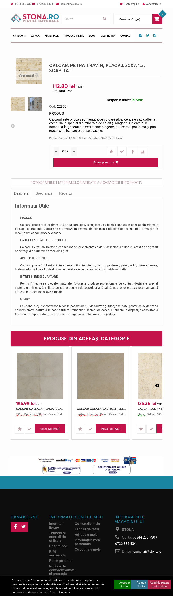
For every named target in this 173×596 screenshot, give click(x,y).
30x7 (104, 138)
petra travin (115, 138)
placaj (53, 138)
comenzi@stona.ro (71, 3)
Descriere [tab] (21, 193)
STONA (128, 529)
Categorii (19, 35)
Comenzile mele (87, 524)
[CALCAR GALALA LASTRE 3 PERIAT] (100, 376)
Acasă (35, 35)
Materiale (52, 35)
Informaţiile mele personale (88, 542)
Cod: (52, 106)
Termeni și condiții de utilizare (57, 536)
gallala (62, 414)
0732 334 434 (45, 3)
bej (44, 414)
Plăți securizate (57, 553)
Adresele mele (86, 534)
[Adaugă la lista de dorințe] (112, 152)
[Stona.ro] (35, 18)
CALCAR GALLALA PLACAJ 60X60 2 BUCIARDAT (41, 409)
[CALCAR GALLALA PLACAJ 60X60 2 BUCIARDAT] (40, 376)
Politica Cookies (59, 592)
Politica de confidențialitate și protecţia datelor (62, 571)
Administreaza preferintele (159, 584)
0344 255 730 (23, 3)
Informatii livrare (56, 525)
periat (103, 414)
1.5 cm (73, 138)
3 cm (160, 414)
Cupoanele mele (88, 549)
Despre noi (108, 35)
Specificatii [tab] (44, 193)
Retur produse (60, 561)
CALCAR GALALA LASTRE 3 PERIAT (101, 409)
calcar (82, 138)
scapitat (93, 138)
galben (62, 138)
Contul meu (89, 516)
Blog (92, 35)
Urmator (13, 126)
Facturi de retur (87, 529)
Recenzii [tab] (66, 193)
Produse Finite (74, 35)
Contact (126, 35)
